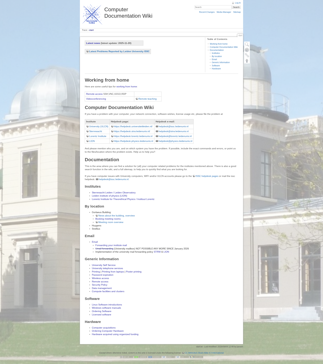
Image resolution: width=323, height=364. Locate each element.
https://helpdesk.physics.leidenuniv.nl (133, 141)
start (91, 30)
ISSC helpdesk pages (206, 176)
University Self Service (104, 265)
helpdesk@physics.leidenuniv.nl (175, 141)
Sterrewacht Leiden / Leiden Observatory (114, 192)
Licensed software (101, 314)
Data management (102, 288)
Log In (238, 3)
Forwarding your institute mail (111, 245)
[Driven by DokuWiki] (196, 357)
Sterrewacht (95, 131)
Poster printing (133, 271)
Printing (96, 271)
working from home (126, 86)
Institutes (216, 53)
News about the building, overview (116, 215)
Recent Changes (207, 12)
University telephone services (107, 268)
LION (92, 141)
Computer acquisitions (104, 327)
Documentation (217, 50)
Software (216, 65)
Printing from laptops (113, 271)
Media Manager (224, 12)
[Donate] (140, 357)
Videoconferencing (96, 98)
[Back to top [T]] (247, 60)
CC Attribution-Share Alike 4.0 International (204, 353)
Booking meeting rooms (108, 218)
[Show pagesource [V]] (247, 44)
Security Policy (99, 284)
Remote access (94, 94)
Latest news (93, 43)
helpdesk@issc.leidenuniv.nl (173, 126)
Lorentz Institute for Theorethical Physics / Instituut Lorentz (123, 199)
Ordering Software (101, 311)
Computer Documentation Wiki (224, 47)
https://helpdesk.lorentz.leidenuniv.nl (133, 136)
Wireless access (100, 278)
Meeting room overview (110, 222)
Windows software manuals (106, 307)
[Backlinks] (247, 55)
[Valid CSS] (182, 357)
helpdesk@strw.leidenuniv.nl (174, 131)
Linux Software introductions (107, 304)
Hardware (216, 68)
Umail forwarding (104, 248)
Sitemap (237, 12)
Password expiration (102, 274)
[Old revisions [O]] (247, 50)
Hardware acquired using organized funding (115, 334)
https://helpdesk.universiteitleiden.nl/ (133, 126)
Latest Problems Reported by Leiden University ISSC (119, 51)
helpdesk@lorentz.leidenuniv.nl (175, 136)
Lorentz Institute (97, 136)
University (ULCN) (98, 126)
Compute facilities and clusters (108, 291)
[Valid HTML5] (168, 357)
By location (217, 56)
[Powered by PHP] (154, 357)
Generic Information (221, 62)
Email (214, 59)
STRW (157, 251)
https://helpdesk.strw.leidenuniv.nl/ (132, 131)
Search (236, 7)
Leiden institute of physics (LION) (109, 195)
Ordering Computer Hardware (108, 331)
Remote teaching (147, 98)
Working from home (219, 44)
